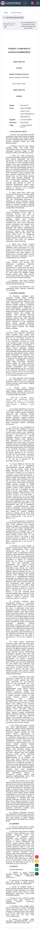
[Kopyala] (5, 27)
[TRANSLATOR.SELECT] (32, 3)
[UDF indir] (37, 861)
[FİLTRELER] (25, 3)
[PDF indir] (37, 856)
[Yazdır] (37, 873)
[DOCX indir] (37, 865)
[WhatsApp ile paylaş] (37, 869)
